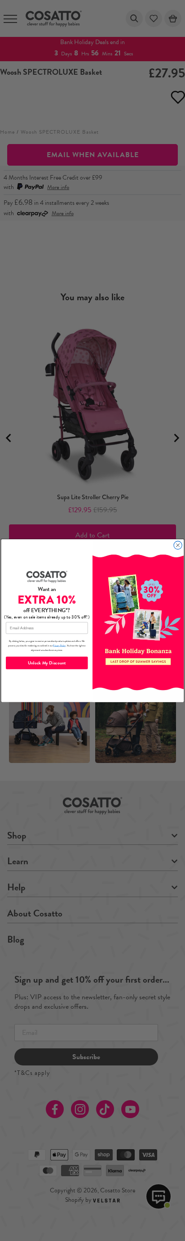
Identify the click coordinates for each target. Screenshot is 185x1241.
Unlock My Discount (47, 662)
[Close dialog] (178, 545)
